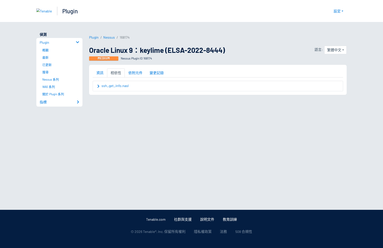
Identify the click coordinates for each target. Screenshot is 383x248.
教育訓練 (230, 219)
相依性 (116, 73)
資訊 (100, 73)
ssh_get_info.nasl (115, 85)
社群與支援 (183, 219)
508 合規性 (243, 231)
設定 (337, 11)
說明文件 (207, 219)
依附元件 (135, 73)
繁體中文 (334, 50)
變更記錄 (157, 73)
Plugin (70, 11)
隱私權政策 (203, 231)
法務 (223, 231)
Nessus (109, 37)
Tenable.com (156, 219)
